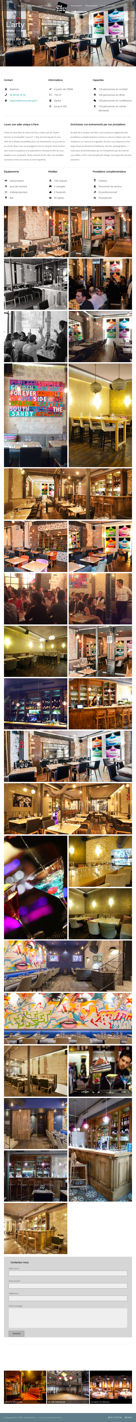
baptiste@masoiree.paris (24, 100)
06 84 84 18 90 (18, 94)
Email (129, 1417)
